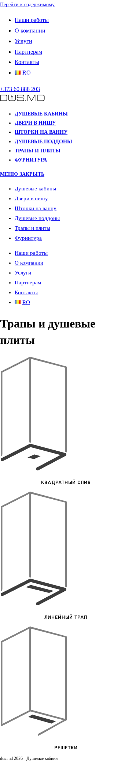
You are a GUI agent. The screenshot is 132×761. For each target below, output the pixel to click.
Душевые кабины (35, 189)
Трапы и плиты (32, 228)
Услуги (23, 41)
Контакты (27, 62)
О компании (30, 30)
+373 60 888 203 (20, 89)
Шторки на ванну (35, 208)
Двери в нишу (31, 198)
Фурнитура (28, 238)
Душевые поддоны (37, 218)
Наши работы (32, 20)
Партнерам (28, 52)
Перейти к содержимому (27, 4)
